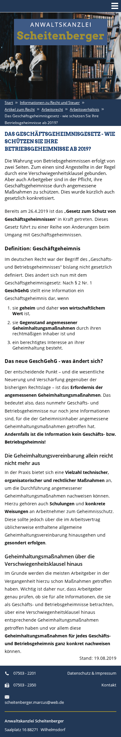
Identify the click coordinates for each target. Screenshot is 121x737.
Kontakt (108, 685)
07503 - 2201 (24, 673)
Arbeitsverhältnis (84, 109)
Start (9, 102)
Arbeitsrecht (52, 109)
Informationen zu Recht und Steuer (50, 102)
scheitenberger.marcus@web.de (32, 702)
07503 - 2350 (24, 685)
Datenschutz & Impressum (91, 673)
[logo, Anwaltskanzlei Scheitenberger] (61, 32)
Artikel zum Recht (20, 109)
